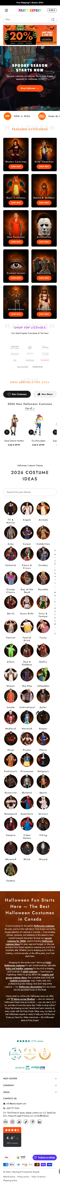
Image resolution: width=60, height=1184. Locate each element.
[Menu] (6, 10)
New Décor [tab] (47, 394)
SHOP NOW (16, 166)
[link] (15, 361)
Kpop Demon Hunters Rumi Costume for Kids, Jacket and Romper (14, 440)
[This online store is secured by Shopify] (21, 1157)
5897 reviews (12, 1143)
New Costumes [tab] (19, 394)
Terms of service (38, 1176)
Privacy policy (23, 1176)
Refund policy (9, 1176)
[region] (30, 3)
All (55, 550)
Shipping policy (10, 1180)
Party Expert (17, 1172)
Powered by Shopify (30, 1172)
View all (28, 408)
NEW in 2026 (22, 116)
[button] (51, 10)
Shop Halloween (28, 88)
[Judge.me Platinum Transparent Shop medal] (45, 1054)
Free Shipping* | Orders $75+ (30, 2)
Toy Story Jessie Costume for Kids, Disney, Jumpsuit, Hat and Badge (38, 440)
